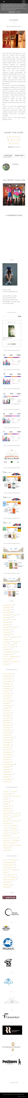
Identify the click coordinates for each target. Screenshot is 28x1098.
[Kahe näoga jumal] (11, 336)
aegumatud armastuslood (9, 874)
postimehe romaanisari (8, 865)
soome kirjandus (6, 762)
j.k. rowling (5, 825)
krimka (15, 615)
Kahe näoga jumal (7, 338)
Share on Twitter (15, 139)
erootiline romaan (7, 651)
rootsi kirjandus (7, 757)
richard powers (6, 850)
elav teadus (5, 869)
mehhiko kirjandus (7, 742)
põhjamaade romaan (7, 884)
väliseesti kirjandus (7, 779)
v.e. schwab (13, 791)
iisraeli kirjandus (7, 710)
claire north (6, 833)
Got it (18, 12)
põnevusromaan (6, 615)
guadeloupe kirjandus (8, 700)
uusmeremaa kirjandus (8, 774)
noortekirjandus (7, 610)
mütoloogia (12, 646)
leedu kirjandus (6, 735)
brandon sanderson (7, 794)
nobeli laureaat (6, 882)
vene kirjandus (6, 776)
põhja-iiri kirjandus (7, 754)
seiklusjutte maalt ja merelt (9, 879)
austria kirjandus (7, 683)
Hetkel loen (12, 322)
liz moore (5, 828)
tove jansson (6, 830)
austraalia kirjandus (7, 681)
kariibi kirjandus (6, 727)
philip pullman (6, 838)
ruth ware (5, 791)
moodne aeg (13, 860)
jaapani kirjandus (7, 720)
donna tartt (14, 833)
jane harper (13, 825)
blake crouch (6, 820)
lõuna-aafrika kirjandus (8, 737)
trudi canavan (16, 840)
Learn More (11, 12)
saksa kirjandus (6, 759)
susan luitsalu (6, 840)
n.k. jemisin (16, 813)
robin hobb (12, 828)
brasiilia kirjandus (7, 686)
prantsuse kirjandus (7, 752)
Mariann (15, 164)
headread (13, 644)
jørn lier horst (6, 835)
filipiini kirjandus (7, 695)
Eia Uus (5, 339)
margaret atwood (7, 801)
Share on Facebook (14, 136)
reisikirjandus (6, 627)
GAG (16, 147)
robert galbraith (15, 816)
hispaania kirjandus (7, 705)
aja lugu (5, 877)
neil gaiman (5, 803)
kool (19, 147)
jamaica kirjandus (7, 722)
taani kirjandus (6, 767)
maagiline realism (7, 634)
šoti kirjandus (6, 781)
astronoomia (6, 661)
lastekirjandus (6, 624)
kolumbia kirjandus (7, 730)
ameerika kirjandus (7, 676)
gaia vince (17, 845)
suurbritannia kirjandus (8, 764)
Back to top (21, 1096)
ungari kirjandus (7, 771)
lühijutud (5, 644)
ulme (12, 619)
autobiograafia (6, 642)
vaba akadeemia (6, 887)
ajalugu (5, 646)
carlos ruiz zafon (7, 823)
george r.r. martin (7, 811)
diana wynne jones (7, 806)
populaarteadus (6, 649)
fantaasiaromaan (7, 607)
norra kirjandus (6, 747)
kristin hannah (6, 847)
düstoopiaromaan (7, 632)
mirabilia (5, 872)
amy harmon (14, 830)
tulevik (4, 656)
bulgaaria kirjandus (7, 688)
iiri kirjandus (6, 708)
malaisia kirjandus (7, 740)
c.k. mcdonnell (15, 820)
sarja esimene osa (7, 629)
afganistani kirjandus (8, 673)
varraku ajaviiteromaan (8, 862)
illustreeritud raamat (8, 654)
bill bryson (12, 843)
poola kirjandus (6, 749)
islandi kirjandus (7, 715)
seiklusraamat (15, 661)
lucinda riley (6, 796)
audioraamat (6, 639)
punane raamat (14, 869)
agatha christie (15, 796)
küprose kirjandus (7, 732)
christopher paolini (7, 845)
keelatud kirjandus (7, 659)
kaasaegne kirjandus (7, 605)
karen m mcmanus (7, 813)
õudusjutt (5, 637)
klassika (14, 627)
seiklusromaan (6, 664)
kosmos (16, 651)
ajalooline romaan (7, 612)
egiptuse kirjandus (7, 693)
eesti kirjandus (6, 691)
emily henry (5, 798)
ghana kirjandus (6, 698)
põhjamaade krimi (15, 637)
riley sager (5, 816)
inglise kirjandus (7, 713)
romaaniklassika (13, 877)
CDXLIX (6, 202)
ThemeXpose (13, 1094)
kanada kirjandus (7, 725)
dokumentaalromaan (14, 656)
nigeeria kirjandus (7, 745)
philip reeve (15, 838)
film (13, 147)
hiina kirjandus (6, 703)
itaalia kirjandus (6, 718)
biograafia (15, 642)
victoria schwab (6, 818)
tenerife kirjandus (7, 769)
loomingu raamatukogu (8, 867)
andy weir (5, 843)
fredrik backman (6, 808)
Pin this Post (15, 143)
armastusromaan (7, 617)
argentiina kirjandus (7, 678)
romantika (5, 619)
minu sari (5, 860)
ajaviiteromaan (6, 622)
